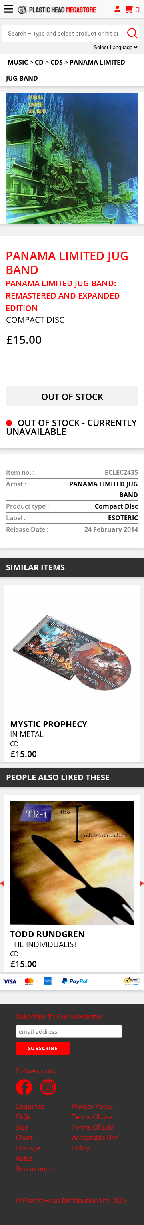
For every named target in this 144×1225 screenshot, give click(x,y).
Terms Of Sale (93, 1127)
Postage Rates (28, 1153)
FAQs (23, 1116)
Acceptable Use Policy (95, 1142)
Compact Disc (116, 506)
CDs (56, 62)
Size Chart (24, 1132)
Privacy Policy (92, 1106)
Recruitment (35, 1168)
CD (39, 62)
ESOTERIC (123, 517)
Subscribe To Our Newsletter (59, 1016)
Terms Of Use (92, 1116)
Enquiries (30, 1106)
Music (18, 62)
